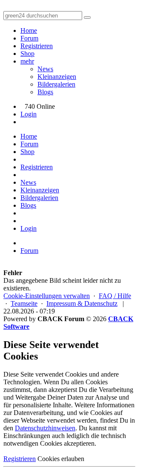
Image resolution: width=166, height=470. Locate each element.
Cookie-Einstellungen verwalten (46, 295)
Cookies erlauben (60, 458)
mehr (27, 61)
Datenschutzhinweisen (45, 428)
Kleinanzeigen (56, 76)
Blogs (45, 92)
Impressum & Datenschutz (81, 303)
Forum (29, 38)
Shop (27, 53)
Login (28, 114)
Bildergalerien (56, 84)
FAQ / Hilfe (115, 295)
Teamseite (24, 303)
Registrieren (36, 45)
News (45, 69)
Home (28, 30)
